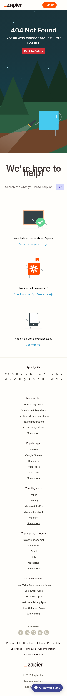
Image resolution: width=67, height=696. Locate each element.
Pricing (10, 643)
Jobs (58, 643)
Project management (33, 539)
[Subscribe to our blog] (46, 632)
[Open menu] (61, 5)
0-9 (7, 373)
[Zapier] (13, 5)
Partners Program (33, 654)
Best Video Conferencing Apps (33, 585)
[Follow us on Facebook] (20, 632)
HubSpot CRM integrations (33, 415)
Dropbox (33, 449)
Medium (33, 517)
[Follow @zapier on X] (33, 632)
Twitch (33, 494)
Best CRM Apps (33, 596)
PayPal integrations (33, 421)
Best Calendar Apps (33, 607)
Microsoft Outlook (33, 511)
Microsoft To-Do (34, 506)
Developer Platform (34, 643)
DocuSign (33, 461)
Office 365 (33, 472)
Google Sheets (33, 455)
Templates (30, 648)
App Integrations (47, 648)
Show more (33, 433)
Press (50, 643)
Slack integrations (34, 404)
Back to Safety (33, 51)
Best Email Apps (33, 590)
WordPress (33, 466)
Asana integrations (33, 427)
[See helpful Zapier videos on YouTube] (40, 632)
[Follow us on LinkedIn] (27, 632)
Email (33, 551)
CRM (33, 557)
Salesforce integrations (33, 410)
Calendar (33, 545)
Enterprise (16, 648)
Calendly (33, 500)
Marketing (33, 562)
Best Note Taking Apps (33, 602)
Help (18, 643)
